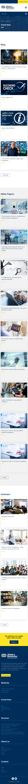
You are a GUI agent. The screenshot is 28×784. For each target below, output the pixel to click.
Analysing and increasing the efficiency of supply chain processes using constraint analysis (12, 248)
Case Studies (4, 750)
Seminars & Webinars (6, 708)
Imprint (2, 769)
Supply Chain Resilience (8, 128)
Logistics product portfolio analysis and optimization (12, 732)
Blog (2, 705)
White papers (4, 707)
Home (2, 21)
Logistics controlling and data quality (9, 729)
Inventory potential (23, 1)
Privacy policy (4, 771)
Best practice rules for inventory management (13, 461)
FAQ (2, 710)
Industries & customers (6, 749)
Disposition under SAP (7, 516)
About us (3, 747)
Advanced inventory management (10, 608)
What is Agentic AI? (7, 97)
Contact (2, 767)
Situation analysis (5, 692)
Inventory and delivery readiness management (11, 724)
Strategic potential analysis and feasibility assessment (13, 733)
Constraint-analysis (5, 690)
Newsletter (3, 754)
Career (2, 752)
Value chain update (5, 727)
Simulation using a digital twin (7, 688)
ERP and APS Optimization (7, 730)
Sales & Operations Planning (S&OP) (9, 725)
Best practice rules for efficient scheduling (12, 369)
